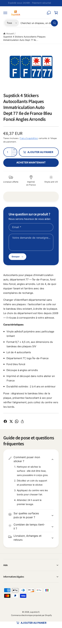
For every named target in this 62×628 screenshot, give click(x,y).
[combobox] (39, 23)
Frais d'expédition (29, 138)
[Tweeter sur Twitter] (11, 421)
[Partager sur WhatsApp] (17, 421)
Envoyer (16, 256)
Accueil (10, 33)
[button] (5, 12)
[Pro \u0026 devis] (48, 12)
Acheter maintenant (30, 162)
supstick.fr (34, 612)
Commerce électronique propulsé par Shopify (31, 615)
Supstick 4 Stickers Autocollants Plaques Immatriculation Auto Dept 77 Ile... (24, 38)
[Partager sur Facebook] (5, 421)
